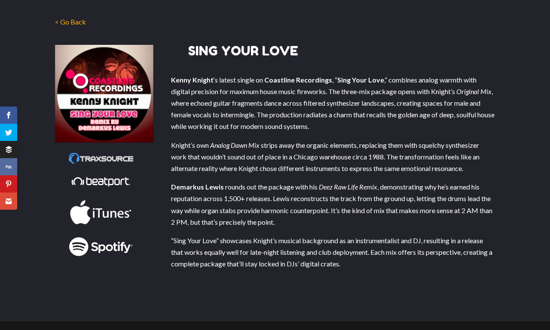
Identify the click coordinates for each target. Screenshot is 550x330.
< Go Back (70, 22)
